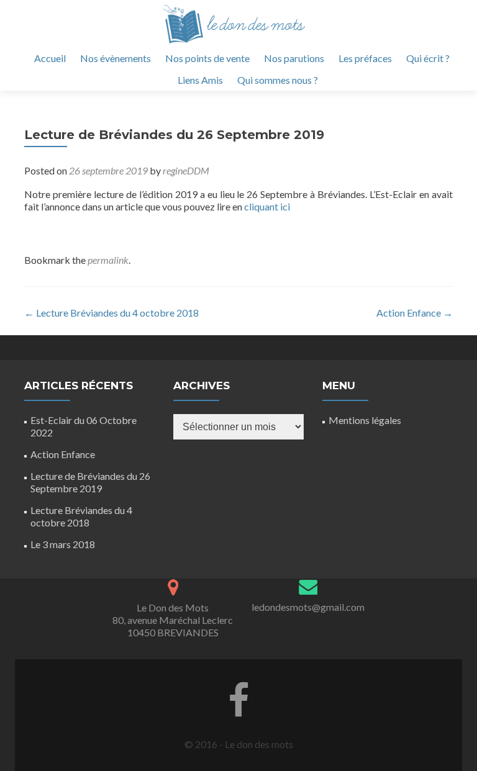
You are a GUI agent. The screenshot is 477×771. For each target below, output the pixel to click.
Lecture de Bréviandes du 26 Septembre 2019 (90, 482)
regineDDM (186, 170)
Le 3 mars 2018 (62, 544)
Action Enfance (414, 312)
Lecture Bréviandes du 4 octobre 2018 (111, 312)
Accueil (50, 58)
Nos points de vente (207, 58)
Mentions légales (365, 420)
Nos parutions (294, 58)
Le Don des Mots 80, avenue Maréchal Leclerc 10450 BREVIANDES (172, 620)
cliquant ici (266, 206)
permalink (108, 260)
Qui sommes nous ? (277, 80)
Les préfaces (365, 58)
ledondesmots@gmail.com (308, 607)
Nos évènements (115, 58)
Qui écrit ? (428, 58)
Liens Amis (200, 80)
